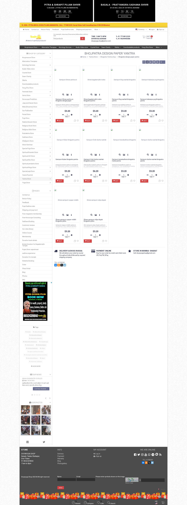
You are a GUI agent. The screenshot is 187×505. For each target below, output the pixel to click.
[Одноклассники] (58, 265)
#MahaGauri (30, 345)
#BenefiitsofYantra (40, 332)
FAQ (23, 280)
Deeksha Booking (28, 261)
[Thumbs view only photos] (150, 62)
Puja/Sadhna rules (67, 29)
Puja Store (25, 118)
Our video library (27, 229)
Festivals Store (27, 92)
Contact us (35, 29)
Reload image (129, 483)
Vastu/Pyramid (27, 175)
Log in (152, 29)
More (96, 29)
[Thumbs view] (143, 62)
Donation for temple (29, 257)
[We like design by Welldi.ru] (158, 489)
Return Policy (45, 29)
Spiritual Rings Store (29, 167)
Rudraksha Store (28, 133)
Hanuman (65, 34)
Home (27, 29)
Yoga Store (26, 182)
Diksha (117, 47)
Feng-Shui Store (147, 47)
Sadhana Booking (28, 221)
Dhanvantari (71, 34)
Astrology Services (65, 47)
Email (78, 476)
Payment (60, 456)
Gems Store (26, 95)
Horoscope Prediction (29, 99)
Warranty (60, 459)
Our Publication (27, 110)
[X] (61, 265)
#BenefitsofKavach (36, 338)
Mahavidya (79, 34)
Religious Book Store (29, 126)
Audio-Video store (82, 47)
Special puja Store (28, 171)
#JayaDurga (44, 342)
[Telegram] (64, 265)
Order (24, 264)
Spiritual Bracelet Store (30, 152)
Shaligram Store (27, 141)
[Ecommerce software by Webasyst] (162, 489)
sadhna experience (28, 253)
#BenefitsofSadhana (31, 342)
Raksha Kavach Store (29, 122)
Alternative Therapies (49, 47)
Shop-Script (26, 268)
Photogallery (62, 463)
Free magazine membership (32, 214)
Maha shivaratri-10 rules (32, 378)
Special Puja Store (28, 148)
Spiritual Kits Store (28, 160)
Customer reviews (28, 225)
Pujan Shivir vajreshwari (30, 249)
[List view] (154, 62)
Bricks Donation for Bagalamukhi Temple (33, 245)
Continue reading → (41, 389)
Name (59, 476)
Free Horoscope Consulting (31, 217)
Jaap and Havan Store (29, 103)
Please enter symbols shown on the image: (110, 476)
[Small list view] (157, 62)
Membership (26, 236)
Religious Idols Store (29, 129)
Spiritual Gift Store (28, 156)
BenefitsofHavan (33, 358)
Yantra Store (26, 179)
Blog (23, 272)
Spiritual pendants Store (30, 164)
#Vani (43, 348)
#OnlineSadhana (32, 348)
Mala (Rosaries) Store (29, 107)
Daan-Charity (106, 47)
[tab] (28, 442)
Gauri (43, 358)
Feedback (55, 29)
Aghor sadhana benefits (36, 351)
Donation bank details (29, 240)
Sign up (161, 29)
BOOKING (62, 16)
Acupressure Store (31, 47)
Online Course (27, 233)
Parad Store (26, 114)
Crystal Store (94, 47)
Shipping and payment (83, 29)
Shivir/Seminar (27, 145)
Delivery (60, 454)
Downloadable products (131, 47)
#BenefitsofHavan (36, 335)
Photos (24, 276)
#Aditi (28, 332)
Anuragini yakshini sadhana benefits (36, 355)
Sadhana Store (27, 137)
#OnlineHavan (42, 345)
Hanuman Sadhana (36, 361)
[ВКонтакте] (55, 265)
